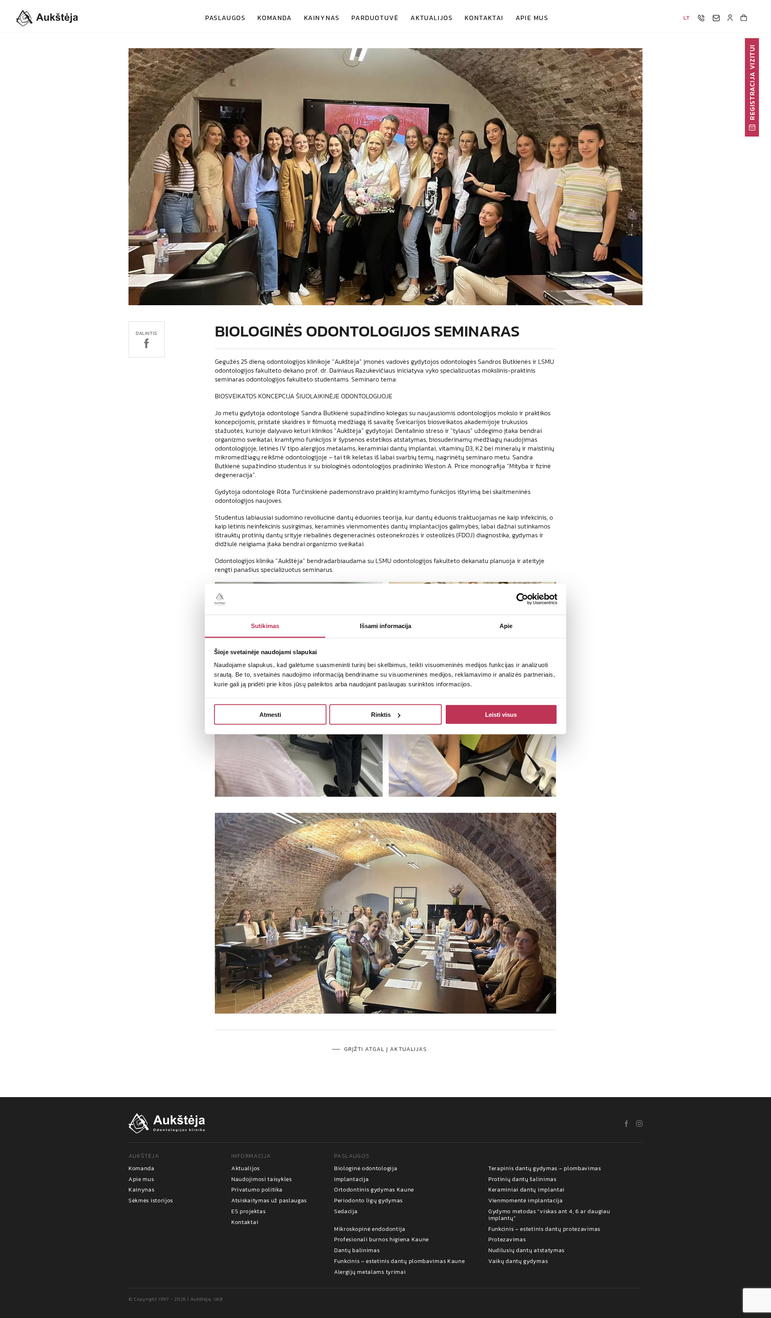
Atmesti (270, 714)
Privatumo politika (257, 1190)
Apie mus (532, 18)
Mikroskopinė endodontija (370, 1229)
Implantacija (351, 1179)
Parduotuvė (374, 18)
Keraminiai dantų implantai (526, 1190)
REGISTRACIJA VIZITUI (752, 82)
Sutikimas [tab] (265, 625)
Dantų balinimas (357, 1250)
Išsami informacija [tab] (386, 625)
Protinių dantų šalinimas (522, 1179)
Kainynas (322, 18)
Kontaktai (484, 18)
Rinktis (381, 714)
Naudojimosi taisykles (261, 1179)
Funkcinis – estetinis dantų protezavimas (544, 1229)
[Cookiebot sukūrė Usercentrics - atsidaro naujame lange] (522, 599)
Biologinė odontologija (365, 1168)
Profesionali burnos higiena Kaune (381, 1239)
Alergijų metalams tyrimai (370, 1272)
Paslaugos (225, 18)
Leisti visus (501, 714)
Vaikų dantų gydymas (518, 1261)
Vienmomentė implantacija (525, 1201)
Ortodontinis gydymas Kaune (374, 1190)
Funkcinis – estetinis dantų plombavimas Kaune (399, 1261)
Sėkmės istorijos (150, 1201)
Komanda (274, 18)
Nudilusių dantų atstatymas (526, 1250)
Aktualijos (431, 18)
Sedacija (346, 1211)
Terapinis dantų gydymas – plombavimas (544, 1168)
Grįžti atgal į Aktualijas (385, 1049)
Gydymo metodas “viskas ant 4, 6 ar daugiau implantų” (549, 1215)
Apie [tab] (506, 625)
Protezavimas (507, 1239)
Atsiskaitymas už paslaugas (269, 1201)
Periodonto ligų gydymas (368, 1201)
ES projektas (248, 1211)
